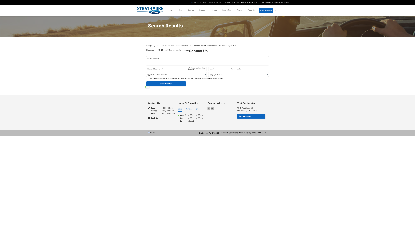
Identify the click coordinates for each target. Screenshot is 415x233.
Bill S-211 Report (259, 133)
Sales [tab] (180, 109)
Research (202, 10)
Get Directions (245, 116)
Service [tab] (189, 109)
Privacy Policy (245, 133)
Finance (240, 10)
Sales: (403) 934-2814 (199, 2)
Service (214, 10)
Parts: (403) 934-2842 (215, 2)
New (171, 10)
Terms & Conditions (229, 133)
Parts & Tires (226, 10)
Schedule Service (266, 10)
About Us (251, 10)
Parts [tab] (197, 109)
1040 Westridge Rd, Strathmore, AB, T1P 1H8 (275, 2)
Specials (191, 10)
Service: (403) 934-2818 (231, 2)
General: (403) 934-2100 (249, 2)
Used (180, 10)
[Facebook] (209, 108)
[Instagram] (212, 108)
